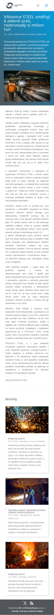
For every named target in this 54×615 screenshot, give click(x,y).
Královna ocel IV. (16, 438)
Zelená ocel (41, 34)
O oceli (31, 441)
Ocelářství (40, 441)
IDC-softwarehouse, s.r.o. (31, 608)
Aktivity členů (20, 34)
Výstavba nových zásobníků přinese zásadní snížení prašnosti (26, 511)
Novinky (31, 34)
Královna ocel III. (16, 574)
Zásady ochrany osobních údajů (27, 611)
